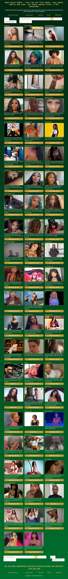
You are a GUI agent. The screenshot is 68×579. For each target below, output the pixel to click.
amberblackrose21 (9, 193)
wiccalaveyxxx (28, 531)
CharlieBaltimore (49, 25)
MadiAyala (7, 25)
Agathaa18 (7, 386)
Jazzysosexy (7, 97)
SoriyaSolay (7, 49)
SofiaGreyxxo (48, 507)
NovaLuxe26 (28, 411)
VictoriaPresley (8, 338)
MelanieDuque (49, 314)
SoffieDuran (48, 386)
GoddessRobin (28, 314)
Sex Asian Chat (29, 15)
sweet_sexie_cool (29, 218)
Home (6, 19)
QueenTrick (7, 363)
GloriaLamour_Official (51, 193)
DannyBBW (48, 459)
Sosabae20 (27, 49)
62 (27, 21)
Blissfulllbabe (49, 73)
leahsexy (47, 218)
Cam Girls (40, 15)
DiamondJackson (29, 242)
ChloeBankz (48, 363)
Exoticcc (26, 193)
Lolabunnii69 (8, 314)
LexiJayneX (7, 170)
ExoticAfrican (28, 386)
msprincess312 (28, 170)
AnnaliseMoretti (28, 483)
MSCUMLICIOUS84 (9, 242)
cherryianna (48, 338)
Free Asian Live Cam (13, 15)
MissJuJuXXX (48, 411)
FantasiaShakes (8, 434)
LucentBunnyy (49, 266)
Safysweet (27, 290)
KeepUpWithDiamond (10, 122)
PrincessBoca (28, 25)
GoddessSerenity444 (10, 266)
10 (60, 19)
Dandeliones (28, 434)
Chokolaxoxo (28, 122)
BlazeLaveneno (8, 531)
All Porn (49, 15)
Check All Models (25, 19)
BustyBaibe (48, 242)
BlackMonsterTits (29, 145)
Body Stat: (14, 46)
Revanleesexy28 (49, 483)
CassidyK (47, 170)
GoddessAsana (49, 97)
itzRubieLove (28, 266)
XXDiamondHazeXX (29, 97)
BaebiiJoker (48, 145)
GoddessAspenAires (10, 145)
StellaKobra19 (28, 459)
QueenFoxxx (28, 73)
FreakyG (6, 218)
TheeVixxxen (48, 49)
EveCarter (27, 507)
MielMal (26, 338)
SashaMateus (8, 507)
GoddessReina (8, 73)
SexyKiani (7, 411)
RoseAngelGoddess (10, 483)
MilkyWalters (48, 122)
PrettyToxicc (48, 290)
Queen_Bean (7, 290)
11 (21, 21)
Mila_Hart (6, 459)
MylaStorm (48, 434)
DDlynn (26, 363)
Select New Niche (10, 21)
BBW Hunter (58, 15)
